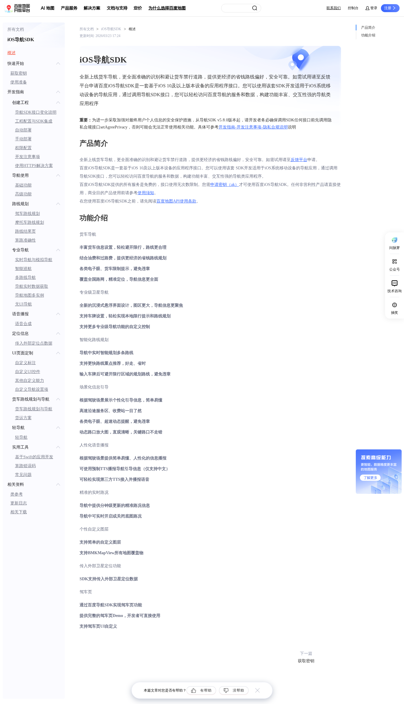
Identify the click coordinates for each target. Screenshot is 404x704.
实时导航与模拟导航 (33, 260)
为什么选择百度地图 (167, 8)
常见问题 (23, 474)
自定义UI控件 (27, 371)
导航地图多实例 (29, 295)
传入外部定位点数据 (33, 343)
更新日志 (18, 503)
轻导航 (21, 437)
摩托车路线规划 (29, 222)
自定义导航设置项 (31, 389)
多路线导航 (25, 277)
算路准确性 (25, 240)
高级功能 (23, 194)
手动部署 (23, 139)
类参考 (16, 494)
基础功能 (23, 185)
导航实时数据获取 (31, 286)
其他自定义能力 (29, 380)
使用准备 (18, 82)
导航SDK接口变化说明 (35, 112)
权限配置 (23, 148)
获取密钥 (18, 73)
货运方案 (23, 418)
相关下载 (18, 512)
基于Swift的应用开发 (34, 457)
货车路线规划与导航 (33, 409)
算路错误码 (25, 466)
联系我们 (334, 8)
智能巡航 (23, 268)
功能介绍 (368, 35)
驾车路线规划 (27, 213)
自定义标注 (25, 363)
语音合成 (23, 324)
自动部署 (23, 130)
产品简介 (368, 27)
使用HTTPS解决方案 (34, 165)
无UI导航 (23, 304)
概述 (11, 53)
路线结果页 (25, 231)
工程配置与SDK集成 (33, 121)
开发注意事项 (27, 157)
